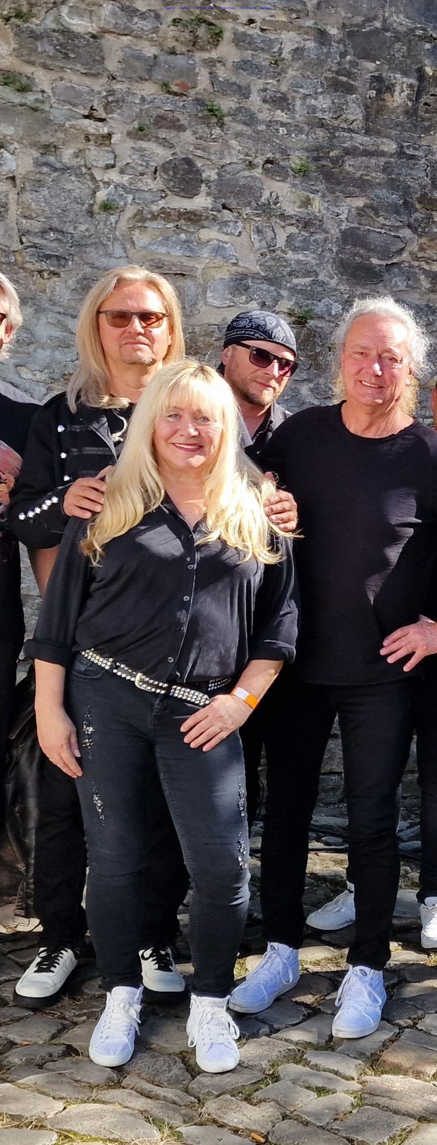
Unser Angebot (248, 7)
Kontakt (265, 7)
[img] (218, 572)
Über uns (184, 7)
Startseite (170, 7)
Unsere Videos (228, 7)
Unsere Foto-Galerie (205, 7)
